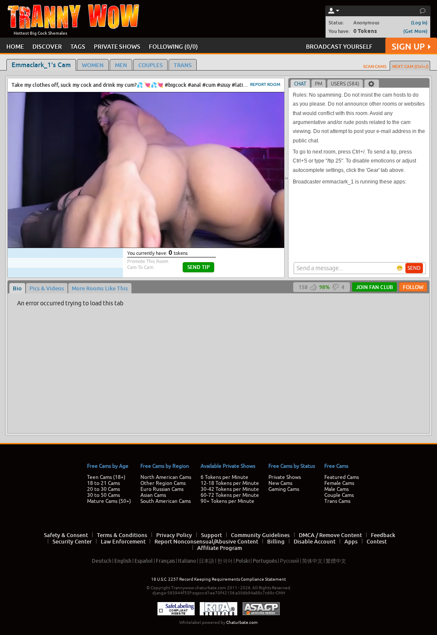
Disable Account (314, 541)
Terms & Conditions (122, 535)
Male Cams (336, 489)
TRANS (183, 65)
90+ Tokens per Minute (227, 501)
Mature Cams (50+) (109, 501)
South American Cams (165, 501)
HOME (15, 46)
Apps (351, 541)
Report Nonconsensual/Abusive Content (206, 541)
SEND (414, 268)
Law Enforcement (123, 541)
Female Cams (339, 483)
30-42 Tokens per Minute (230, 489)
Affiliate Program (219, 547)
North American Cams (165, 477)
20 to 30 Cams (103, 489)
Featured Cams (341, 477)
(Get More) (415, 31)
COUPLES (150, 65)
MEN (121, 65)
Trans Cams (337, 501)
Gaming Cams (283, 489)
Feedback (383, 535)
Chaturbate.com (242, 622)
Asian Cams (153, 495)
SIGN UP (408, 46)
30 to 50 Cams (103, 495)
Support (211, 535)
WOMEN (93, 65)
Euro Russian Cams (162, 489)
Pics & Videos (46, 288)
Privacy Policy (174, 535)
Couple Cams (339, 495)
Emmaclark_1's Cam (41, 64)
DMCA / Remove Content (330, 535)
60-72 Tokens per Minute (230, 495)
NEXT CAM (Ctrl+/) (410, 66)
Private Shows (284, 477)
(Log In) (419, 22)
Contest (377, 541)
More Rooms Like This (100, 288)
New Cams (280, 483)
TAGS (77, 46)
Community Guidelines (260, 535)
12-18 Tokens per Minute (230, 483)
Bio (17, 288)
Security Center (72, 541)
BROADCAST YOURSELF (339, 46)
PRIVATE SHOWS (117, 46)
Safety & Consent (66, 535)
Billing (276, 541)
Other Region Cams (163, 483)
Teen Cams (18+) (106, 477)
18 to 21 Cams (103, 483)
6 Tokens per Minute (224, 477)
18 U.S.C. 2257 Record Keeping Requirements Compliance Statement (218, 579)
